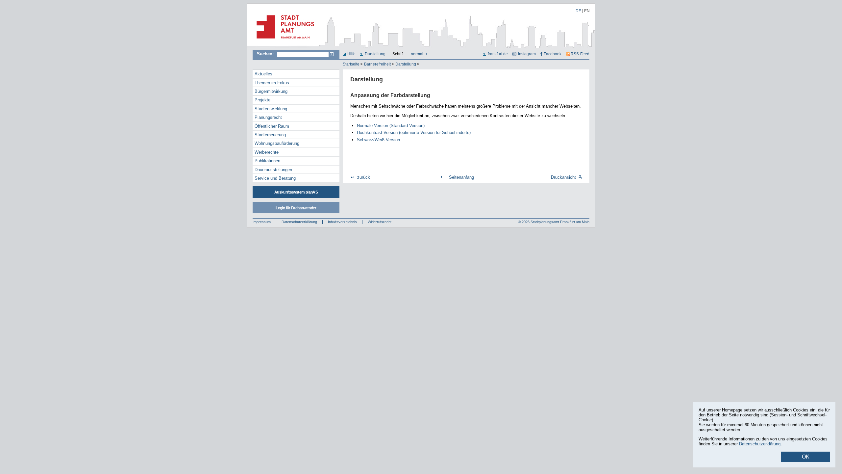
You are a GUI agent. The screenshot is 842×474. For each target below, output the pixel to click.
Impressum (262, 222)
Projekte (262, 99)
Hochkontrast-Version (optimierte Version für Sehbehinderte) (414, 132)
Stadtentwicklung (271, 108)
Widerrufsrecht (379, 222)
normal (417, 54)
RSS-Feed (580, 54)
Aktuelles (263, 73)
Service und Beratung (275, 178)
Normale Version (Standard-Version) (391, 125)
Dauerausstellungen (273, 169)
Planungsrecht (268, 117)
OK (805, 457)
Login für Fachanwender (296, 208)
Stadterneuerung (270, 134)
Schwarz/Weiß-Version (378, 139)
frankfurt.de (498, 54)
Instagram (526, 54)
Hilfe (351, 54)
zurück (363, 177)
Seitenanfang (461, 177)
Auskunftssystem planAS (296, 192)
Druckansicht (563, 177)
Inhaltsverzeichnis (342, 222)
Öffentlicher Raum (272, 126)
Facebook (552, 54)
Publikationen (267, 160)
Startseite (351, 64)
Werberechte (267, 152)
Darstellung (375, 54)
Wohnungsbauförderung (277, 143)
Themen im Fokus (272, 82)
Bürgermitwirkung (271, 91)
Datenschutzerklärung (299, 222)
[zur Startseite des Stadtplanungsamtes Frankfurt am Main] (283, 41)
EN (587, 11)
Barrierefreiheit (377, 64)
